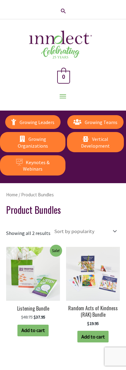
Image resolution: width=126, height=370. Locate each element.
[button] (63, 11)
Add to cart (33, 330)
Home (12, 195)
